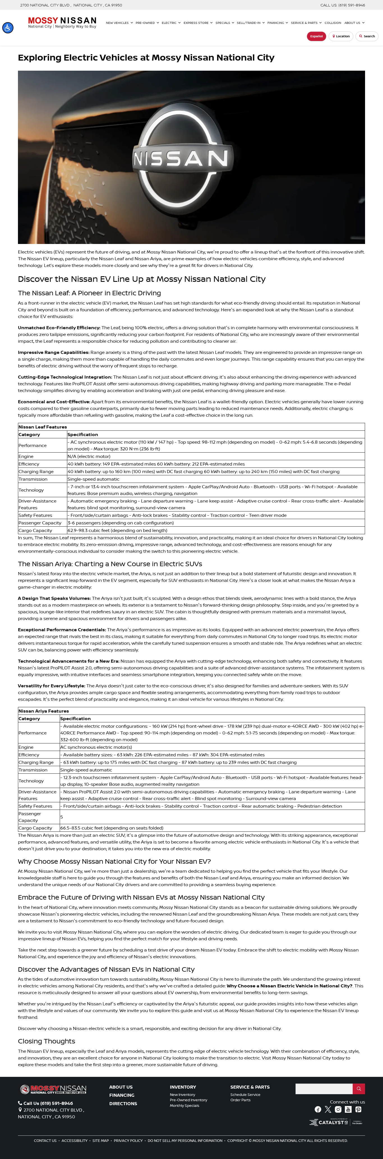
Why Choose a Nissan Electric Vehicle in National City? (289, 986)
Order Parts (240, 1099)
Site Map (101, 1140)
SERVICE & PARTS (250, 1087)
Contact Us (45, 1140)
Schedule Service (245, 1094)
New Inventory (182, 1094)
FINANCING (121, 1095)
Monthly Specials (184, 1105)
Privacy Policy (129, 1140)
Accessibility (75, 1140)
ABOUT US (121, 1087)
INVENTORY (183, 1087)
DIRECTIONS (123, 1103)
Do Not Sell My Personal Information (185, 1140)
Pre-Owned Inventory (188, 1099)
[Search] (359, 1089)
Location (343, 36)
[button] (7, 27)
